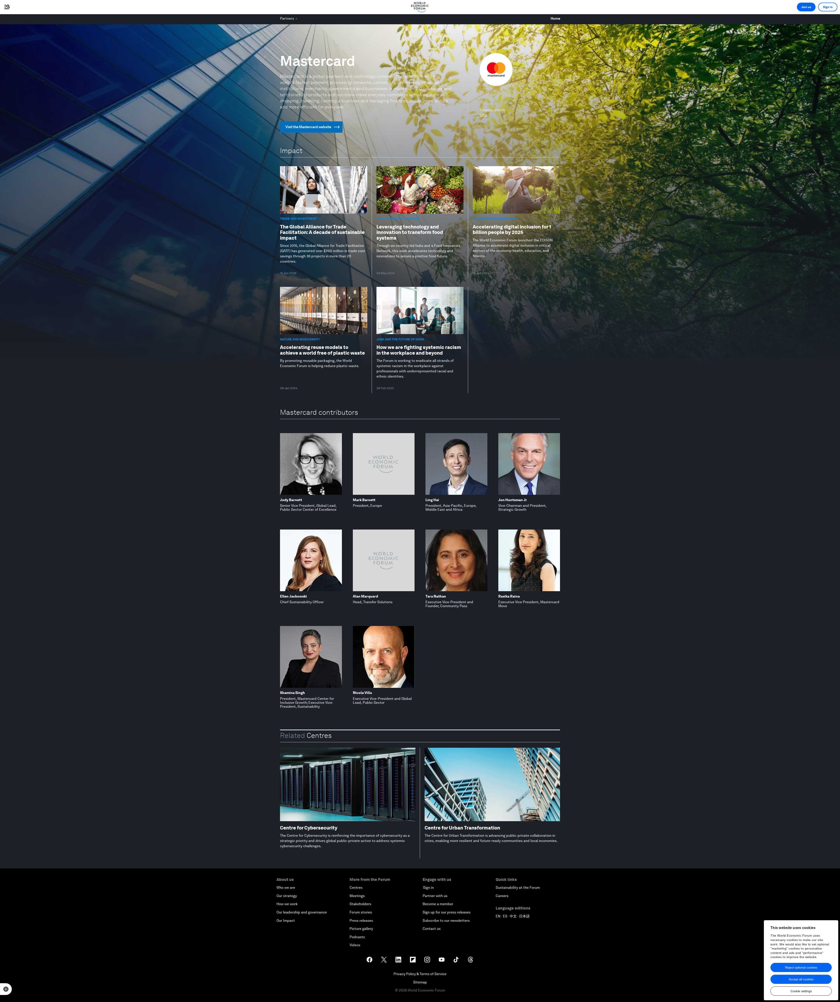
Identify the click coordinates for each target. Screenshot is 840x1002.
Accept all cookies (801, 979)
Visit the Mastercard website (308, 127)
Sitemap (420, 982)
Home (555, 18)
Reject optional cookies (801, 967)
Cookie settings (801, 991)
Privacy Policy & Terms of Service (420, 974)
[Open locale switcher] (6, 989)
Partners (287, 18)
